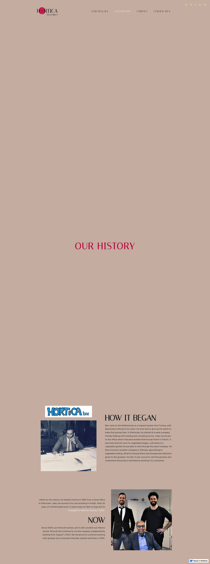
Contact (142, 11)
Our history (122, 11)
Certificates (162, 11)
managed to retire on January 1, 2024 (86, 510)
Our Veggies (99, 11)
